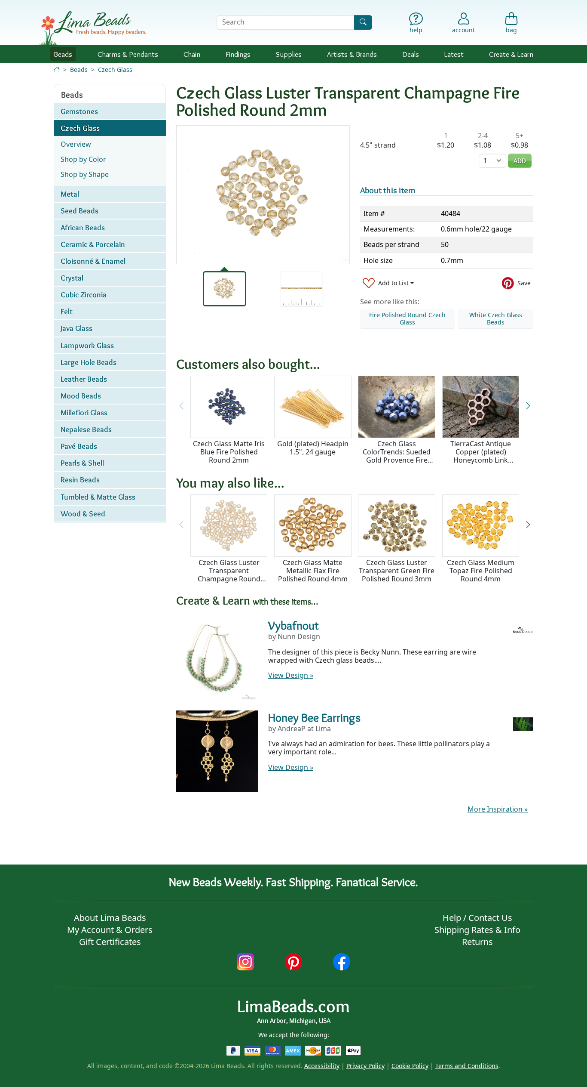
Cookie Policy (409, 1066)
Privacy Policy (365, 1066)
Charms (128, 54)
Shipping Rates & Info (477, 930)
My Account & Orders (110, 930)
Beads (63, 54)
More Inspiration (498, 809)
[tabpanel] (263, 195)
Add (520, 161)
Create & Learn (511, 54)
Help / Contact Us (477, 917)
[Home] (57, 69)
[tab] (224, 288)
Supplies (289, 54)
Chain (191, 54)
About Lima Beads (110, 917)
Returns (477, 942)
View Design (290, 675)
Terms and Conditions (466, 1066)
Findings (238, 54)
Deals (410, 54)
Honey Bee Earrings (314, 717)
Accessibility (321, 1066)
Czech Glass (115, 69)
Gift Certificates (110, 942)
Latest (454, 54)
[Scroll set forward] (528, 406)
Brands (352, 54)
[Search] (363, 22)
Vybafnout (293, 625)
